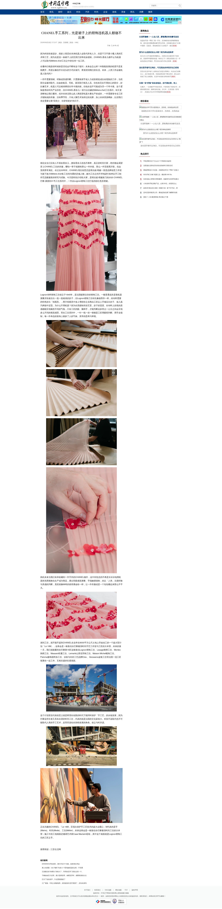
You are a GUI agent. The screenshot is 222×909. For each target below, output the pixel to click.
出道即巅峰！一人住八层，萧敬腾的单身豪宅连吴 (159, 37)
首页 (42, 12)
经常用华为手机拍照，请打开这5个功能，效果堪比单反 (61, 864)
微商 (150, 12)
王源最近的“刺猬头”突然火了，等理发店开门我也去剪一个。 (62, 872)
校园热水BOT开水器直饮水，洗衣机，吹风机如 (160, 111)
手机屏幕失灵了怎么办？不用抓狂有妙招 (157, 161)
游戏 (114, 12)
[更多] (175, 46)
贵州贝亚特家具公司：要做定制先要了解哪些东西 (160, 192)
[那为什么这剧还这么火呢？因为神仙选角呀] (155, 129)
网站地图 (118, 890)
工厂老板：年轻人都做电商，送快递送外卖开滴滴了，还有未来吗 (64, 883)
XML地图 (108, 890)
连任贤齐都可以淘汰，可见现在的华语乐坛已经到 (159, 68)
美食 (123, 12)
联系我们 (97, 890)
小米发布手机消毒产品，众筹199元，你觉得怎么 (160, 183)
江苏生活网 (56, 849)
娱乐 (69, 12)
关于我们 (87, 890)
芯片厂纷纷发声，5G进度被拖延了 (53, 879)
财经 (60, 12)
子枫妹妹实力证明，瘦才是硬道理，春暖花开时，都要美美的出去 (64, 875)
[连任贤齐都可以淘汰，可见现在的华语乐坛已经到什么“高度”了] (160, 142)
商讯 (132, 12)
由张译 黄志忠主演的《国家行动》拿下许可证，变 (160, 188)
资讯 (51, 12)
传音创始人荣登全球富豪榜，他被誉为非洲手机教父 (161, 179)
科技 (78, 12)
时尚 (96, 12)
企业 (105, 12)
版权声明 (135, 890)
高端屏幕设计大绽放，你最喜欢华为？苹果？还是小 (161, 170)
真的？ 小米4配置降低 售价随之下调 (155, 197)
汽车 (87, 12)
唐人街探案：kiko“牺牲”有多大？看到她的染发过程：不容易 (62, 868)
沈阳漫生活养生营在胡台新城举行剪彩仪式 (158, 165)
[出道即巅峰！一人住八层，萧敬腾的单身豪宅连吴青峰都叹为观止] (160, 120)
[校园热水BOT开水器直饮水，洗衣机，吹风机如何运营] (158, 107)
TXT (126, 890)
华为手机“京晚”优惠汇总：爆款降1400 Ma (157, 174)
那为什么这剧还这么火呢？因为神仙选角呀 (156, 52)
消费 (141, 12)
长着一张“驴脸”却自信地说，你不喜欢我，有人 (158, 83)
